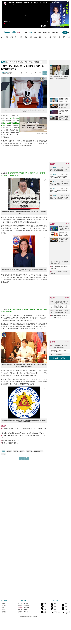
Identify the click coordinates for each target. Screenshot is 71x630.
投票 (3, 607)
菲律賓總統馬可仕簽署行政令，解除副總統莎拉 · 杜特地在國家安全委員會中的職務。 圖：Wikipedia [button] (24, 110)
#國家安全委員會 (38, 451)
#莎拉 (3, 454)
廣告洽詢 (26, 612)
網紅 (35, 37)
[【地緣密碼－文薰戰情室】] (59, 14)
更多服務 (23, 600)
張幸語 (6, 72)
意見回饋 (20, 609)
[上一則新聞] (43, 62)
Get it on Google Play (55, 612)
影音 (69, 37)
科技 (45, 37)
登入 (65, 32)
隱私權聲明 (26, 607)
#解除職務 (29, 451)
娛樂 (31, 37)
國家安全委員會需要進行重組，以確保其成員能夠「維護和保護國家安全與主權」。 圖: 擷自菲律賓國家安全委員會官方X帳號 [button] (24, 421)
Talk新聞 (44, 32)
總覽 (26, 32)
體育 (40, 37)
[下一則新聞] (45, 62)
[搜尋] (69, 32)
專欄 (59, 37)
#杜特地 (16, 451)
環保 (54, 37)
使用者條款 (26, 605)
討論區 (39, 32)
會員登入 (20, 612)
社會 (16, 37)
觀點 (35, 32)
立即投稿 (20, 607)
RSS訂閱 (26, 603)
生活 (26, 37)
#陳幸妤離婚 (55, 32)
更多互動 (4, 600)
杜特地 (9, 123)
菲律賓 (12, 118)
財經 (12, 37)
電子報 (3, 609)
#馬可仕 (22, 451)
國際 (7, 37)
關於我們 (20, 603)
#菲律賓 (9, 451)
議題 (49, 32)
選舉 (64, 37)
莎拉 (3, 123)
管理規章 (26, 609)
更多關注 (56, 600)
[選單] (2, 32)
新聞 (30, 32)
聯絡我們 (20, 605)
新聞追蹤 (4, 612)
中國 (21, 37)
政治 (2, 37)
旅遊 (50, 37)
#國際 (3, 451)
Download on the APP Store (66, 612)
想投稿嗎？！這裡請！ (59, 358)
